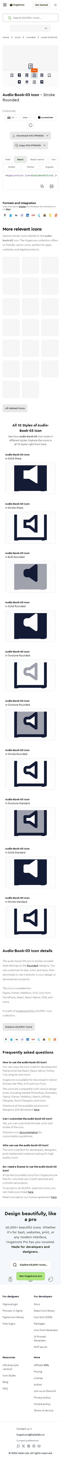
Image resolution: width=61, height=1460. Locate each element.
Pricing (38, 1371)
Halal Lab (23, 1453)
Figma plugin (10, 1304)
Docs (8, 209)
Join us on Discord (44, 1391)
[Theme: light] (55, 5)
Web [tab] (7, 159)
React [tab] (20, 159)
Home (6, 37)
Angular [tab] (49, 167)
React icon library (44, 1311)
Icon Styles (9, 1375)
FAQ (5, 1388)
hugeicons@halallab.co (31, 1435)
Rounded (32, 965)
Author (38, 1384)
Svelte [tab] (11, 167)
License (38, 1378)
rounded (30, 37)
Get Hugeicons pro (30, 1276)
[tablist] (30, 163)
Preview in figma (12, 1311)
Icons (17, 37)
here (36, 1109)
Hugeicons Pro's (25, 1011)
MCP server (40, 1347)
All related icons (15, 408)
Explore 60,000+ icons (18, 1027)
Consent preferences (28, 1440)
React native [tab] (37, 159)
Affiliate (41, 1365)
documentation (29, 1132)
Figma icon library (13, 1317)
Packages (39, 1324)
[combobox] (30, 28)
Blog (5, 1382)
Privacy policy (42, 1397)
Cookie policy (42, 1404)
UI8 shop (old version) (10, 1367)
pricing (22, 206)
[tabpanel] (30, 180)
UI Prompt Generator (40, 1338)
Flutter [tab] (30, 167)
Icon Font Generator (46, 1330)
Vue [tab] (53, 159)
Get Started (41, 4)
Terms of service (43, 1410)
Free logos (9, 1324)
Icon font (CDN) (43, 1317)
